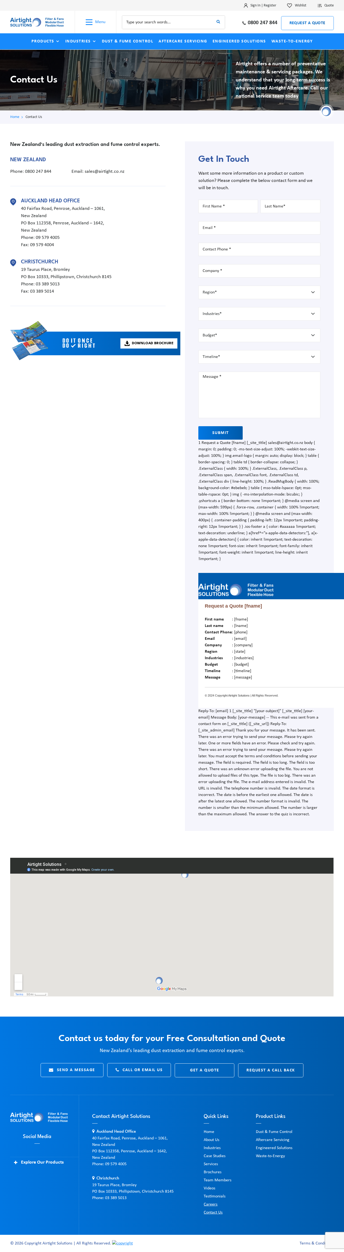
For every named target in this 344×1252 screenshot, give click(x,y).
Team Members (217, 1180)
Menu (100, 22)
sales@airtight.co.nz (104, 171)
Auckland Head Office (50, 201)
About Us (211, 1140)
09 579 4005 (48, 237)
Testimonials (214, 1196)
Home (14, 117)
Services (211, 1164)
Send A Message (76, 1070)
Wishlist (300, 5)
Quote (329, 5)
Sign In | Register (263, 5)
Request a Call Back (270, 1070)
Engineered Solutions (239, 41)
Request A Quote (307, 23)
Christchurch (39, 262)
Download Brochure (152, 343)
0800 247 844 (262, 23)
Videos (209, 1188)
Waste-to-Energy (292, 41)
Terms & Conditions (317, 1243)
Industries (78, 41)
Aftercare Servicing (183, 41)
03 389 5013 (48, 284)
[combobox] (173, 22)
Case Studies (214, 1156)
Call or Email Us (143, 1070)
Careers (210, 1204)
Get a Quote (204, 1070)
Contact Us (213, 1212)
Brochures (212, 1172)
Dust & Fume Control (127, 41)
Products (42, 41)
